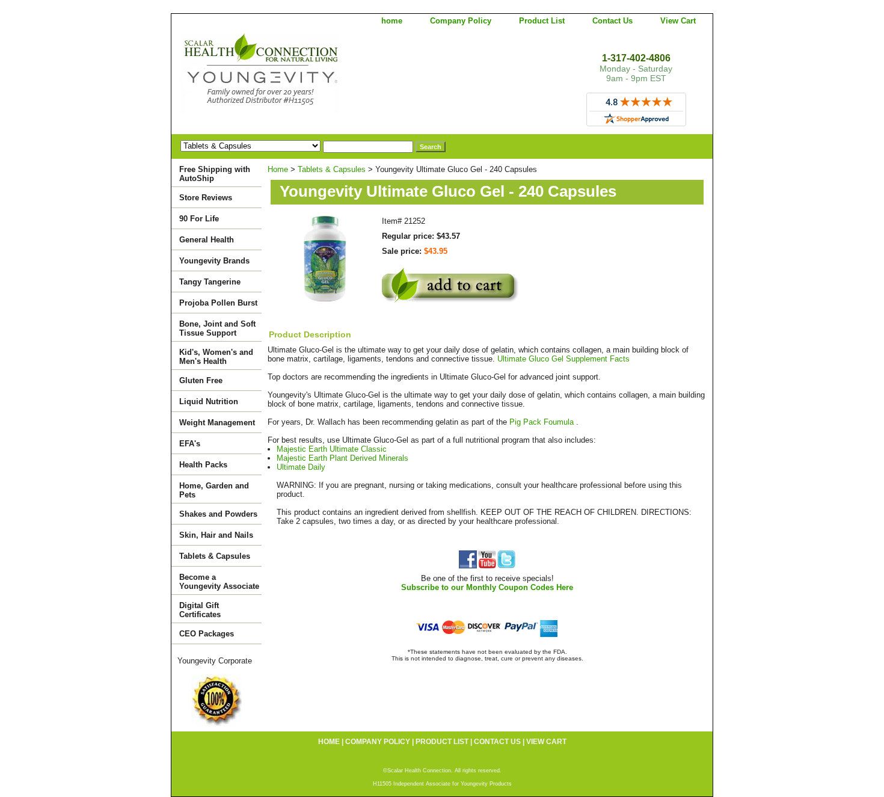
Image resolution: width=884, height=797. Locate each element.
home (391, 20)
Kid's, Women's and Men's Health (216, 357)
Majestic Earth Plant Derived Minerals (342, 458)
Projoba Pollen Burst (218, 302)
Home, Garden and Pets (214, 490)
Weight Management (217, 422)
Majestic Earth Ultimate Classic (332, 449)
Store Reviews (205, 197)
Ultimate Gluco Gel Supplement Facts (563, 358)
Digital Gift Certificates (200, 610)
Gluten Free (201, 380)
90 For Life (199, 218)
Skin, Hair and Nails (216, 535)
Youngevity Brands (214, 260)
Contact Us (612, 20)
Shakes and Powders (218, 514)
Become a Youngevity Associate (219, 582)
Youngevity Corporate (214, 660)
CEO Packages (206, 633)
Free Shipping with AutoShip (214, 174)
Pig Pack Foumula (542, 421)
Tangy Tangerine (210, 281)
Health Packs (203, 464)
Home (278, 169)
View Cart (678, 20)
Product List (542, 20)
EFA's (189, 443)
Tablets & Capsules (332, 169)
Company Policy (460, 20)
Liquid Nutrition (208, 401)
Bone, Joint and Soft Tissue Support (217, 328)
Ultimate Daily (301, 467)
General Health (206, 239)
